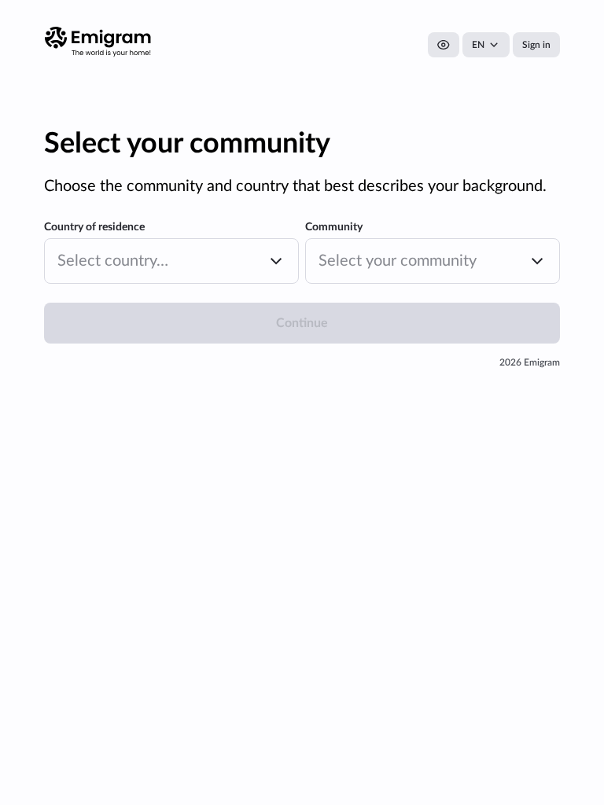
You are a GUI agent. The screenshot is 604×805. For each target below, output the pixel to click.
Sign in (536, 45)
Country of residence (94, 227)
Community (334, 227)
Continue (302, 323)
